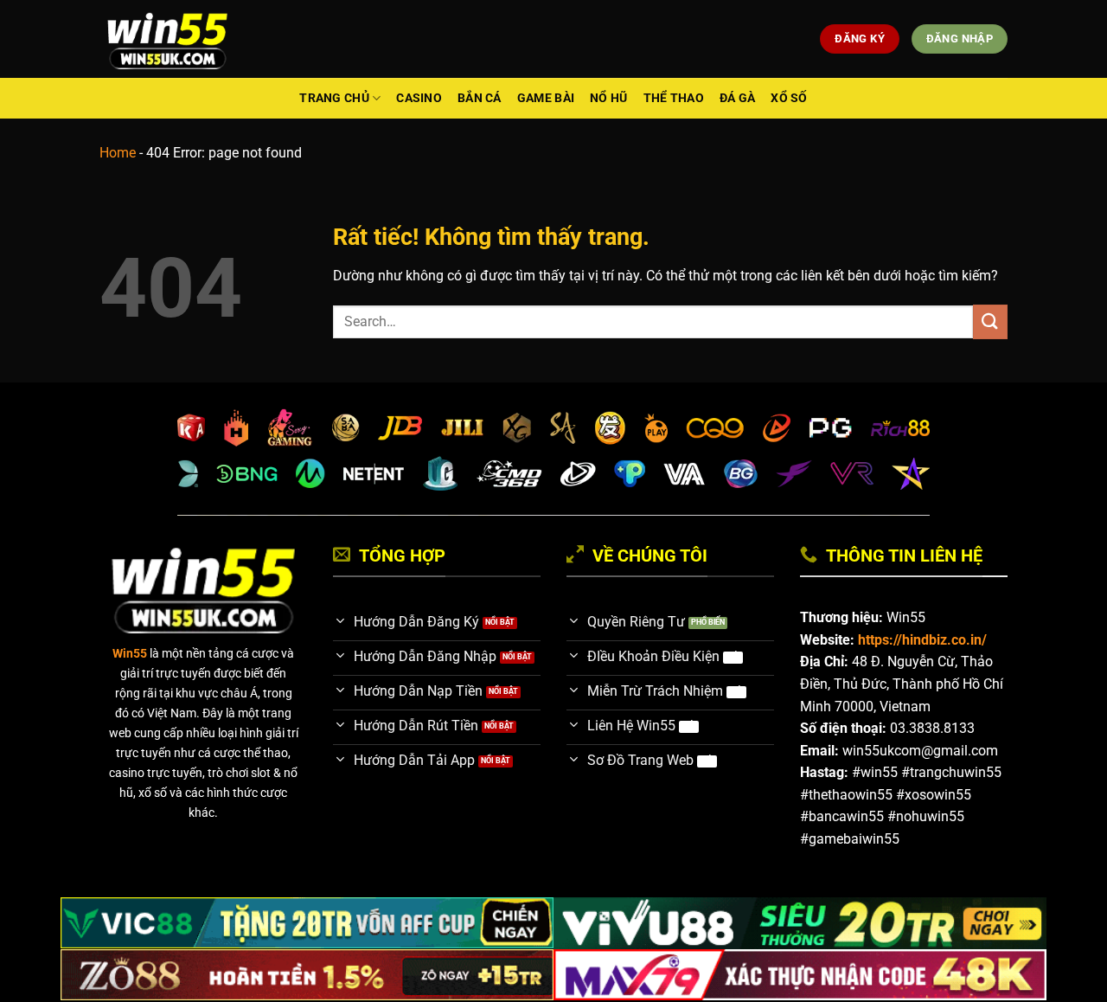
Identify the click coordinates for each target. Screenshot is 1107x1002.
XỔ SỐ (789, 98)
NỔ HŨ (608, 98)
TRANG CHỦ (334, 98)
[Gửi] (990, 321)
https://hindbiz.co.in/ (922, 640)
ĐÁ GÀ (737, 98)
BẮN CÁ (480, 98)
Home (117, 153)
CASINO (419, 98)
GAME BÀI (545, 98)
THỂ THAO (673, 98)
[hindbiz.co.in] (167, 39)
